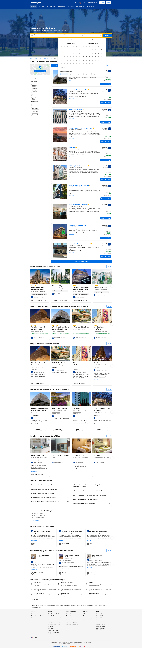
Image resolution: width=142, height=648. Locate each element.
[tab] (70, 40)
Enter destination (37, 34)
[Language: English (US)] (80, 2)
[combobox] (44, 36)
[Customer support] (84, 2)
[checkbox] (79, 49)
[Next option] (111, 285)
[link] (40, 85)
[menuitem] (33, 6)
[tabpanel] (81, 59)
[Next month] (102, 43)
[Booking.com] (36, 3)
